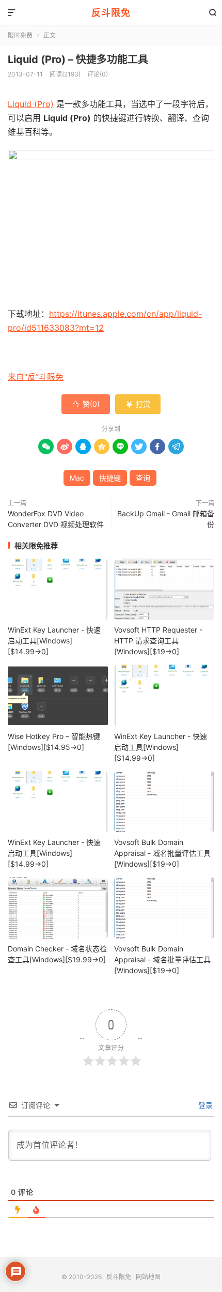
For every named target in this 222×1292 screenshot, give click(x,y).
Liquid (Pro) (31, 104)
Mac (77, 477)
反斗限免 (111, 12)
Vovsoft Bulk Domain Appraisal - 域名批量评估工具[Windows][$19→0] (162, 853)
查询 (143, 477)
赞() (86, 403)
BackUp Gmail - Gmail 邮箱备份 (165, 519)
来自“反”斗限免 (36, 377)
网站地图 (148, 1277)
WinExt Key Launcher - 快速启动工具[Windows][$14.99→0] (54, 640)
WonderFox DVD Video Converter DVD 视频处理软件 (56, 519)
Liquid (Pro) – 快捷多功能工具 (78, 59)
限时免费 (20, 35)
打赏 (137, 403)
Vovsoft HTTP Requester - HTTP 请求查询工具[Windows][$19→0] (158, 640)
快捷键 (110, 477)
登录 (204, 1105)
